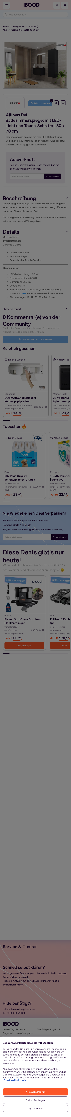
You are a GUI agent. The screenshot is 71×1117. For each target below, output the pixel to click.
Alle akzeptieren (35, 1091)
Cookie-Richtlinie (14, 1080)
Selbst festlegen (35, 1100)
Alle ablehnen (35, 1108)
